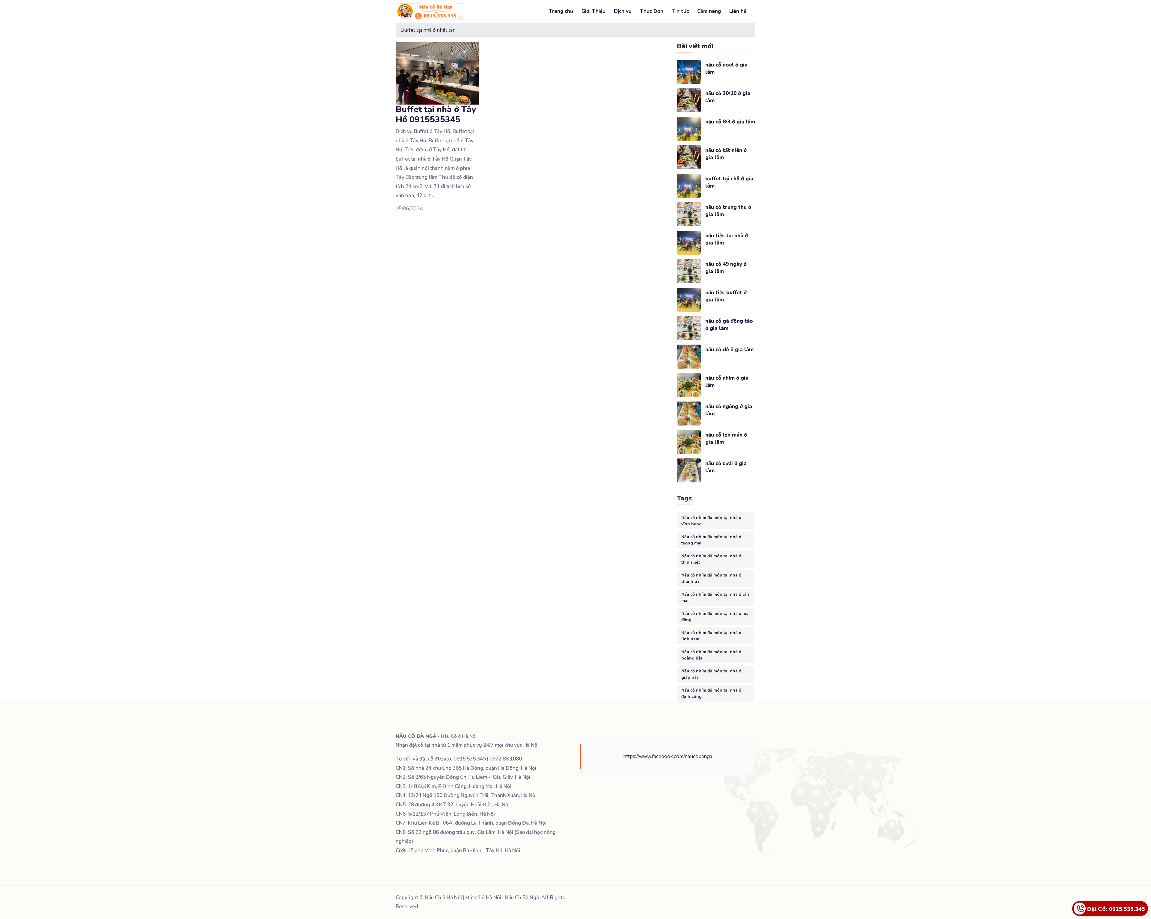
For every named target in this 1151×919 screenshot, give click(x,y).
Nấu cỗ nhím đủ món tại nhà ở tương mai (711, 540)
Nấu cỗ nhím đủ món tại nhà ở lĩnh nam (711, 636)
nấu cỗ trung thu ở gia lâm (728, 211)
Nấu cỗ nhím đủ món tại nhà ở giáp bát (711, 674)
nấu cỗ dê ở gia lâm (729, 349)
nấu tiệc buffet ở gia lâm (726, 296)
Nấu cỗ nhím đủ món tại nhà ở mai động (715, 617)
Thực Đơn (651, 11)
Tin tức (680, 11)
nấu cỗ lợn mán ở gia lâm (726, 438)
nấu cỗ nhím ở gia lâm (726, 382)
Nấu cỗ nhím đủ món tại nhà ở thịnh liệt (711, 559)
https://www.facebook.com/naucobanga (667, 756)
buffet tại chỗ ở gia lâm (729, 182)
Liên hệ (737, 11)
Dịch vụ (623, 11)
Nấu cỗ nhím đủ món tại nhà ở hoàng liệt (711, 655)
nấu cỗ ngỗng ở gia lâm (728, 410)
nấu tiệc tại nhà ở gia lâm (726, 239)
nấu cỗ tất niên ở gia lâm (726, 154)
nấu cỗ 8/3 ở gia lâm (730, 121)
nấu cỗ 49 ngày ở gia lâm (726, 268)
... (434, 195)
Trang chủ (561, 11)
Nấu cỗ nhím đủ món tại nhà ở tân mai (715, 597)
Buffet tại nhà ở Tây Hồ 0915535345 (436, 114)
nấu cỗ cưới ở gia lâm (726, 467)
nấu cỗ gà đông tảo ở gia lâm (729, 325)
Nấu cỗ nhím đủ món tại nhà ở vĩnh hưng (711, 521)
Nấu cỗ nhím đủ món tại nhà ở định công (711, 693)
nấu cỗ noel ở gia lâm (726, 68)
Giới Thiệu (593, 11)
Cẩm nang (709, 11)
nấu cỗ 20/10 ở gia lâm (727, 97)
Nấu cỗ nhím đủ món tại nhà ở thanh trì (711, 578)
